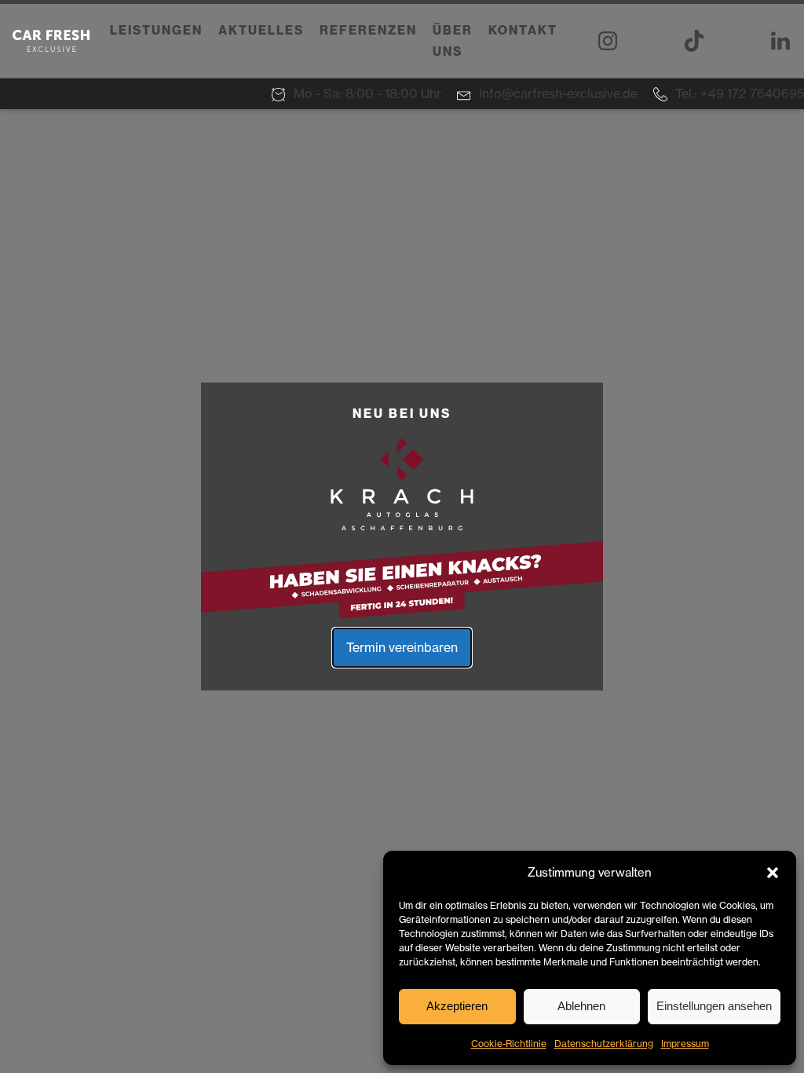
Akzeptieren (457, 1006)
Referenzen (368, 30)
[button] (772, 873)
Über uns (453, 41)
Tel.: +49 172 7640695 (739, 93)
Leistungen (156, 30)
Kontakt (522, 30)
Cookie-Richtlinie (508, 1043)
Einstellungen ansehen (714, 1006)
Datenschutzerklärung (603, 1043)
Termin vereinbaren (402, 647)
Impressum (685, 1043)
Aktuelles (261, 30)
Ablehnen (581, 1006)
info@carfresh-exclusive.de (558, 93)
